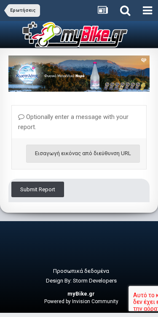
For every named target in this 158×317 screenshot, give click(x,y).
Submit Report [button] (37, 189)
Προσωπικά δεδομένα (81, 271)
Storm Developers (95, 280)
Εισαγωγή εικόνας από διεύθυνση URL (83, 153)
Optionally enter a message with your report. (73, 122)
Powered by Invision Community (81, 301)
